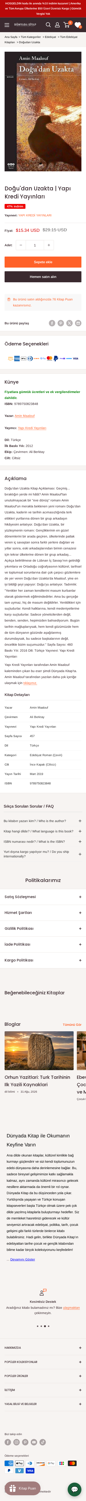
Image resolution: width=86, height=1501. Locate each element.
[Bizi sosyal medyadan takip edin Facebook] (8, 1442)
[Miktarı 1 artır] (49, 245)
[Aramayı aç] (48, 24)
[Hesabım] (57, 24)
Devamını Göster (22, 1259)
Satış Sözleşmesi (20, 896)
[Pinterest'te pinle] (61, 323)
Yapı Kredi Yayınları (35, 215)
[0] (66, 25)
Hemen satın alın (43, 277)
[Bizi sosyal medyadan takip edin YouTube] (34, 1442)
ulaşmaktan (71, 1307)
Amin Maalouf (25, 416)
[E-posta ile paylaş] (78, 323)
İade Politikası (17, 944)
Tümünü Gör (72, 1024)
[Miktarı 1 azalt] (21, 245)
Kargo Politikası (19, 960)
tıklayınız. (30, 683)
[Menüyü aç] (7, 25)
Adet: (8, 245)
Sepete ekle (43, 262)
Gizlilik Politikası (19, 928)
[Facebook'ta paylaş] (52, 323)
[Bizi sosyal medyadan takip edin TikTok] (42, 1442)
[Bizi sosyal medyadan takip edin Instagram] (16, 1442)
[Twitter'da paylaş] (69, 323)
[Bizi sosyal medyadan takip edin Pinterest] (25, 1442)
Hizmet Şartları (18, 912)
